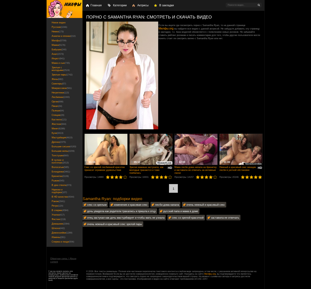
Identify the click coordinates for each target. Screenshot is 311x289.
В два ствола (61, 185)
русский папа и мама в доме (180, 211)
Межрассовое (62, 88)
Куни (57, 133)
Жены (57, 79)
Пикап (57, 106)
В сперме (60, 210)
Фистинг (59, 219)
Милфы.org (166, 28)
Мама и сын (61, 63)
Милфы (59, 40)
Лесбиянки (61, 97)
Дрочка (59, 142)
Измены (58, 237)
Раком (58, 201)
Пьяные (58, 110)
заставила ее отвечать (225, 217)
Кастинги (59, 119)
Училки (58, 214)
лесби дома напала (167, 204)
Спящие (58, 115)
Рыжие (58, 180)
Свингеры (59, 83)
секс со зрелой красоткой (188, 217)
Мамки (58, 45)
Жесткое (59, 124)
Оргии (57, 101)
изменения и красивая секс (131, 204)
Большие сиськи (64, 146)
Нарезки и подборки (59, 191)
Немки (58, 31)
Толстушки (60, 155)
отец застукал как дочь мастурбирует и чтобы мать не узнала (125, 217)
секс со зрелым (97, 204)
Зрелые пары (62, 74)
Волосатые (60, 167)
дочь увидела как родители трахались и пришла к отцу (121, 211)
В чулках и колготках (60, 161)
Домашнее (60, 223)
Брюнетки (60, 176)
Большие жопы (63, 151)
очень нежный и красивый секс (205, 204)
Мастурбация (62, 137)
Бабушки (59, 49)
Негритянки (60, 92)
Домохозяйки (62, 232)
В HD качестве (63, 196)
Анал (58, 54)
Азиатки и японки (64, 36)
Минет (58, 128)
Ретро (57, 205)
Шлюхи (58, 228)
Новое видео (59, 22)
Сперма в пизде (63, 241)
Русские (59, 27)
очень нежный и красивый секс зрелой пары (114, 224)
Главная (96, 5)
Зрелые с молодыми (61, 68)
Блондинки (61, 171)
